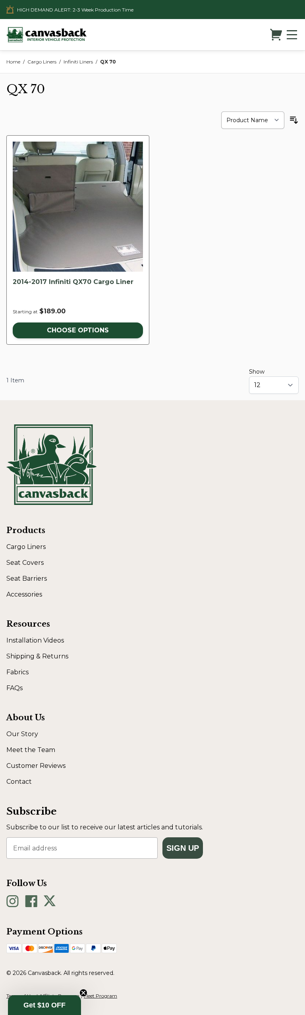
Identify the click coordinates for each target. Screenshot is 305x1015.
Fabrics (17, 672)
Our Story (22, 734)
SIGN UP (182, 848)
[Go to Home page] (46, 34)
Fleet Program (100, 996)
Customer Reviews (36, 765)
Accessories (24, 594)
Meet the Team (30, 750)
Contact (19, 781)
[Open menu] (292, 34)
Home (13, 62)
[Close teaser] (83, 993)
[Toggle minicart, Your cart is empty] (276, 34)
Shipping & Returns (37, 656)
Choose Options (78, 330)
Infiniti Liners (78, 62)
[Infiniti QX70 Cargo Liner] (78, 207)
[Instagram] (12, 901)
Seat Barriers (26, 578)
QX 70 (108, 62)
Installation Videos (35, 640)
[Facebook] (31, 901)
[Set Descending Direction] (294, 120)
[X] (50, 901)
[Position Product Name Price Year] (252, 120)
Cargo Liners (41, 62)
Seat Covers (25, 562)
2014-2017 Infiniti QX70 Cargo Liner (73, 282)
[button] (44, 1005)
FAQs (14, 688)
